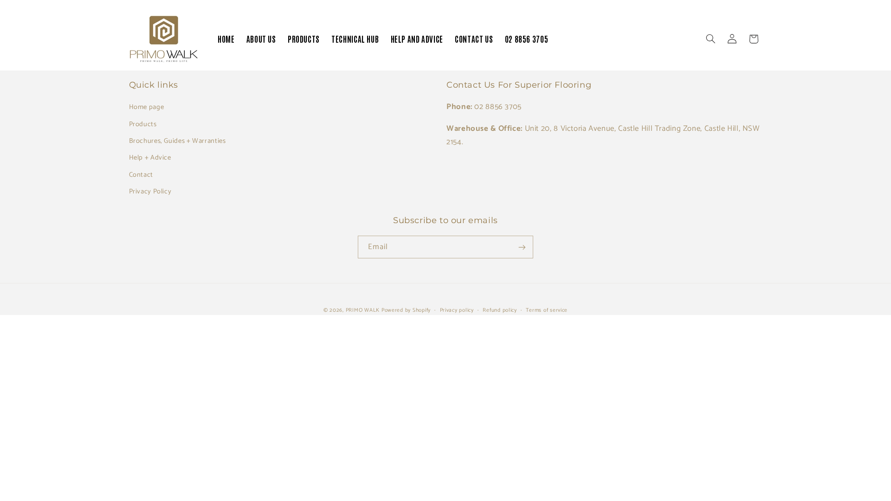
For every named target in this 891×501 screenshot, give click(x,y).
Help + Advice (150, 157)
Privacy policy (457, 310)
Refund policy (500, 310)
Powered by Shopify (406, 310)
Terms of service (547, 310)
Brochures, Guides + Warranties (177, 141)
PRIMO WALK (363, 310)
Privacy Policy (150, 191)
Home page (146, 107)
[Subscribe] (522, 247)
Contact (141, 174)
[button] (710, 39)
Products (143, 124)
